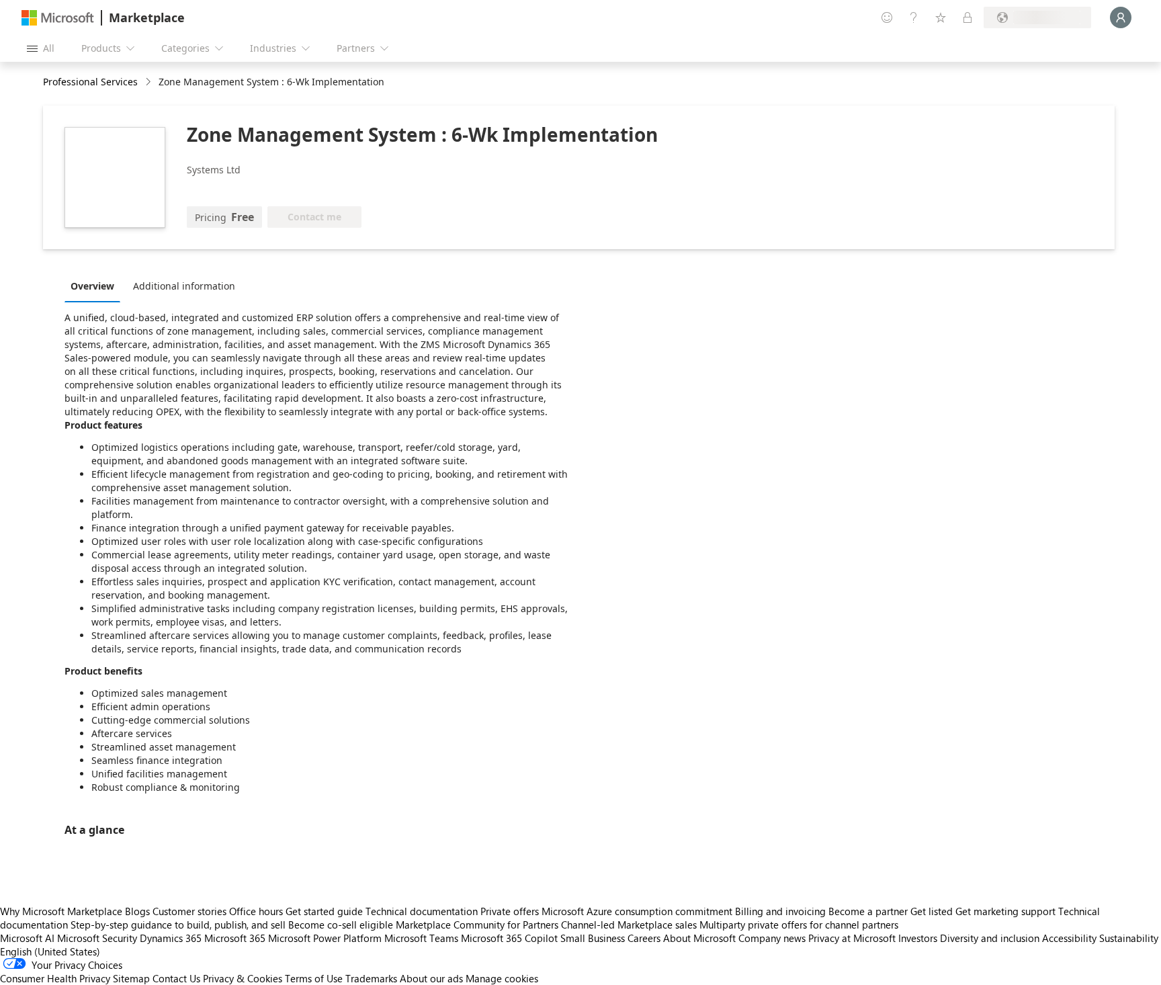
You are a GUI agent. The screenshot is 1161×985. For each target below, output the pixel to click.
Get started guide (324, 911)
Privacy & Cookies (242, 978)
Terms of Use (314, 978)
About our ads (431, 978)
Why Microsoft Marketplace (61, 911)
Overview (92, 286)
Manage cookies (502, 978)
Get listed (931, 911)
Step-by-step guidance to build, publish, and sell (178, 924)
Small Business (592, 938)
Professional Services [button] (90, 81)
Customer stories (189, 911)
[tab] (95, 285)
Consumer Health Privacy (55, 978)
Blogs (137, 911)
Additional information (184, 286)
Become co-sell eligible (340, 924)
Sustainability (1128, 938)
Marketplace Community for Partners (477, 924)
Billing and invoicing (780, 911)
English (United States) (50, 951)
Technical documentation (422, 911)
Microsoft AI (27, 938)
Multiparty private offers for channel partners (798, 924)
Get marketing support (1005, 911)
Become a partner (868, 911)
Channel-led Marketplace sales (629, 924)
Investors (917, 938)
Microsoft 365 (234, 938)
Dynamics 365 (171, 938)
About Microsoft (699, 938)
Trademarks (371, 978)
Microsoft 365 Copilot (509, 938)
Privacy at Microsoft (852, 938)
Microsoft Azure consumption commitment (638, 911)
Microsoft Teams (421, 938)
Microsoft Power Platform (325, 938)
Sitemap (131, 978)
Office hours (256, 911)
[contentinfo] (149, 82)
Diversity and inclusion (989, 938)
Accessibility (1069, 938)
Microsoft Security (97, 938)
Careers (644, 938)
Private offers (509, 911)
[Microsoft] (58, 18)
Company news (772, 938)
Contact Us (176, 978)
